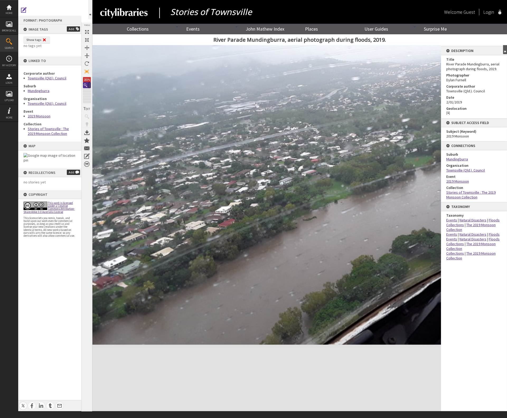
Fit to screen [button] (87, 40)
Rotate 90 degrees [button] (87, 64)
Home (9, 13)
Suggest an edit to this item (24, 10)
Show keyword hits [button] (87, 117)
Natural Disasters (472, 220)
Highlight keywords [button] (87, 125)
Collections (138, 29)
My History (9, 65)
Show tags (33, 40)
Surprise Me (435, 29)
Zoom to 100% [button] (87, 71)
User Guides (376, 29)
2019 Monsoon (39, 116)
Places (311, 29)
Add (71, 29)
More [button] (9, 117)
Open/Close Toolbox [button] (90, 9)
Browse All (9, 30)
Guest (469, 12)
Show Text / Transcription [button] (87, 109)
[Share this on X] (23, 403)
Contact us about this (87, 148)
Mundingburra (38, 90)
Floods (494, 220)
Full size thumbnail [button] (87, 32)
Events (193, 29)
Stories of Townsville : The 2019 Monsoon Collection (48, 131)
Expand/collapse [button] (505, 49)
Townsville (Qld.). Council (47, 78)
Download (87, 132)
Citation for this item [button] (87, 164)
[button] (87, 85)
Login (9, 82)
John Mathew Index (265, 29)
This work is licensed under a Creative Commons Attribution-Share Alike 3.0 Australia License (49, 207)
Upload (9, 100)
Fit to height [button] (87, 56)
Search (8, 48)
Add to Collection (87, 140)
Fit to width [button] (87, 48)
